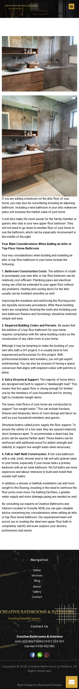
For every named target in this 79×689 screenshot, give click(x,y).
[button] (71, 6)
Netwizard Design (49, 685)
